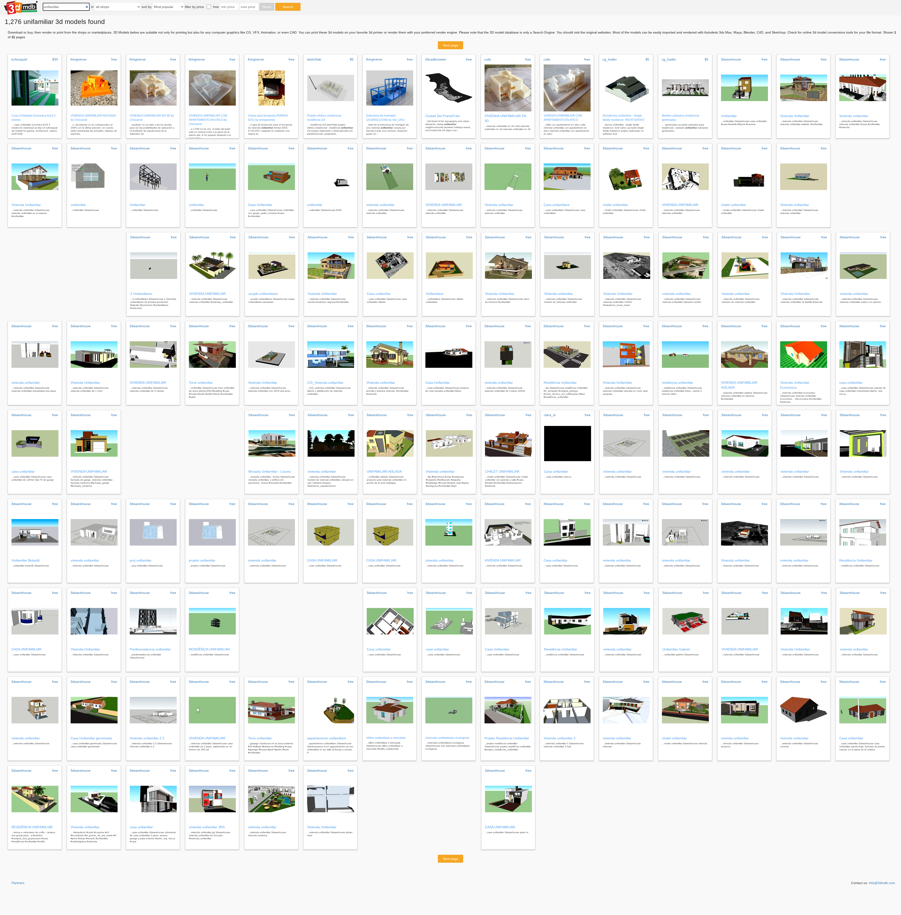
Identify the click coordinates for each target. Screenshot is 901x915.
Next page (450, 45)
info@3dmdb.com (882, 883)
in (92, 7)
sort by (146, 7)
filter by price (194, 7)
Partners (18, 883)
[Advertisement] (64, 274)
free (216, 7)
